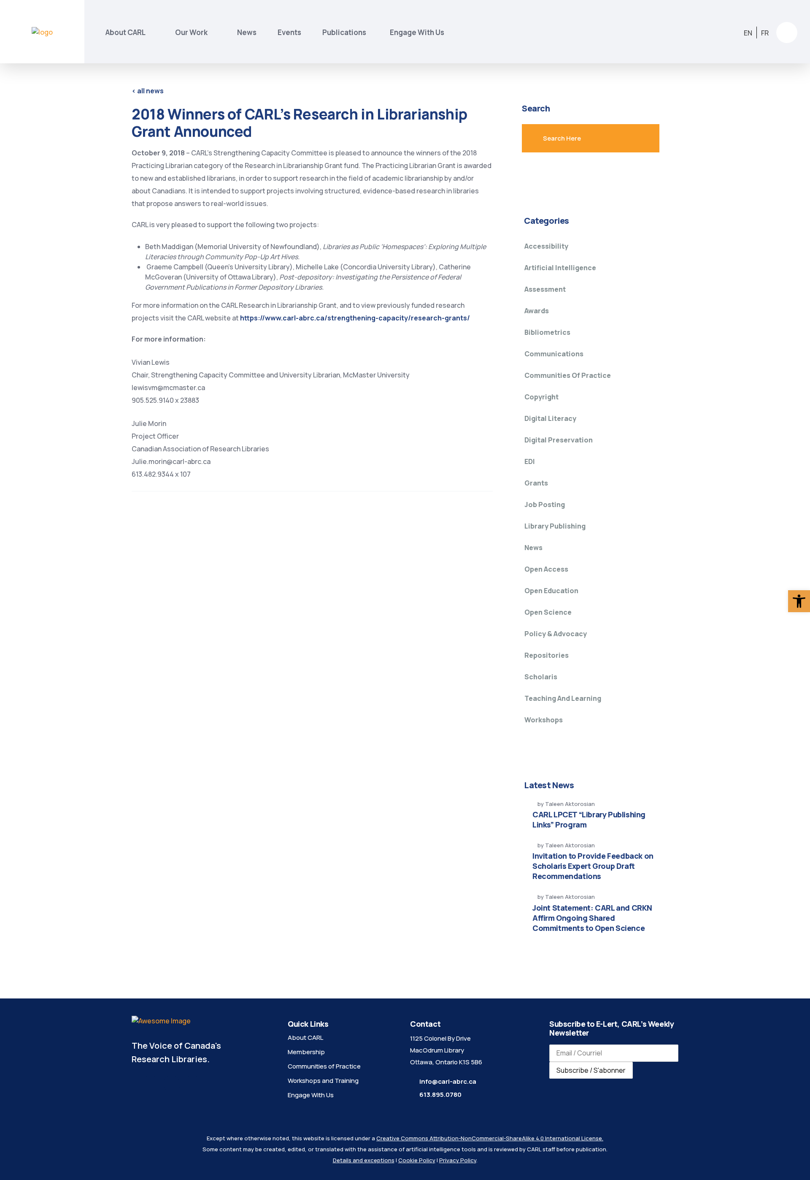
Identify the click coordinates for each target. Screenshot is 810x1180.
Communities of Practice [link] (567, 375)
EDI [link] (529, 461)
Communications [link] (553, 353)
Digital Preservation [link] (558, 440)
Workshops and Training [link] (323, 1080)
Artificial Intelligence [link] (560, 267)
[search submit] (634, 138)
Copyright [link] (541, 396)
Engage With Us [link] (417, 32)
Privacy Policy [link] (457, 1160)
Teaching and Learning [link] (562, 698)
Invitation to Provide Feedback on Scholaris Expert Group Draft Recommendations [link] (592, 866)
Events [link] (289, 32)
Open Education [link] (551, 590)
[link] (799, 601)
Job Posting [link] (544, 504)
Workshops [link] (543, 719)
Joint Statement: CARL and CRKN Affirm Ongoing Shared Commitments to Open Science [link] (592, 918)
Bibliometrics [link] (547, 332)
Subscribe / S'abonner (591, 1070)
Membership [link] (306, 1051)
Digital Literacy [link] (550, 418)
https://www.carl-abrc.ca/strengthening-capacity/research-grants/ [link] (355, 318)
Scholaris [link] (540, 676)
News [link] (246, 32)
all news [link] (148, 90)
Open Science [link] (548, 612)
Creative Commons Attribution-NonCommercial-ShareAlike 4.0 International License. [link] (489, 1138)
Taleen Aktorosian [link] (570, 804)
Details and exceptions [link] (363, 1160)
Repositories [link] (546, 655)
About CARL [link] (125, 32)
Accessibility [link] (546, 246)
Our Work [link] (191, 32)
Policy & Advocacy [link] (555, 633)
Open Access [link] (546, 569)
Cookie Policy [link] (416, 1160)
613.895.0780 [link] (440, 1094)
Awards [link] (536, 310)
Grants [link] (536, 483)
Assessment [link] (545, 289)
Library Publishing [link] (555, 526)
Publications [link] (345, 32)
